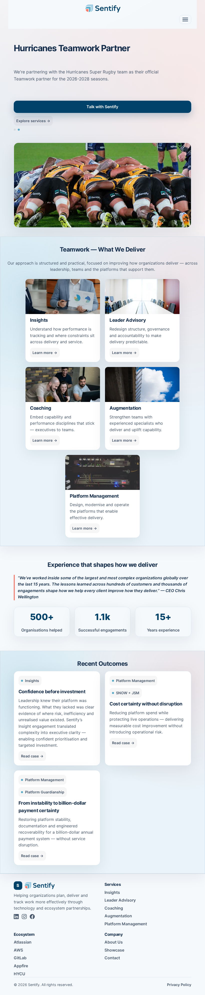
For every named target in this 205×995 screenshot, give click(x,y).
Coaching (113, 908)
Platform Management (125, 923)
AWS (18, 950)
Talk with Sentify (102, 106)
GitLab (20, 957)
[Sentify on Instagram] (24, 916)
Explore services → (33, 121)
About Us (113, 942)
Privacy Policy (179, 985)
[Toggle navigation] (185, 19)
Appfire (21, 965)
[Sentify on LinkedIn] (16, 916)
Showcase (114, 950)
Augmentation (118, 915)
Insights (112, 892)
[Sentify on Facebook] (32, 916)
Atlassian (23, 942)
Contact (112, 957)
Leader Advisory (120, 900)
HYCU (19, 973)
